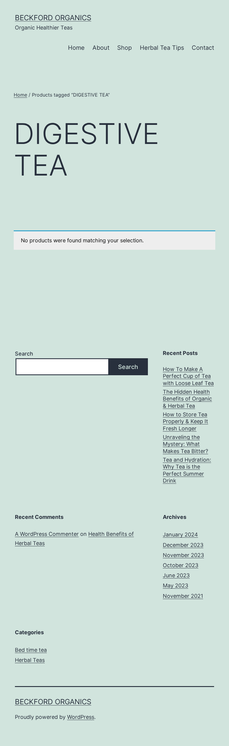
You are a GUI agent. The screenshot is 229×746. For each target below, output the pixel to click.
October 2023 (180, 565)
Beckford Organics (53, 17)
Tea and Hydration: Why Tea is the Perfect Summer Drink (187, 470)
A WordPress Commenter (47, 534)
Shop (124, 47)
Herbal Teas (30, 660)
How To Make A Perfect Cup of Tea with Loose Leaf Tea (188, 376)
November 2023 (183, 555)
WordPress (80, 717)
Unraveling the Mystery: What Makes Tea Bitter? (185, 444)
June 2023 (176, 575)
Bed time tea (31, 650)
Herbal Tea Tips (162, 47)
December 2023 (183, 545)
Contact (203, 47)
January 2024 (180, 534)
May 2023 (175, 585)
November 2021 (183, 596)
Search (24, 353)
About (100, 47)
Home (76, 47)
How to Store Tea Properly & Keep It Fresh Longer (185, 421)
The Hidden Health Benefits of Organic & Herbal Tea (187, 399)
